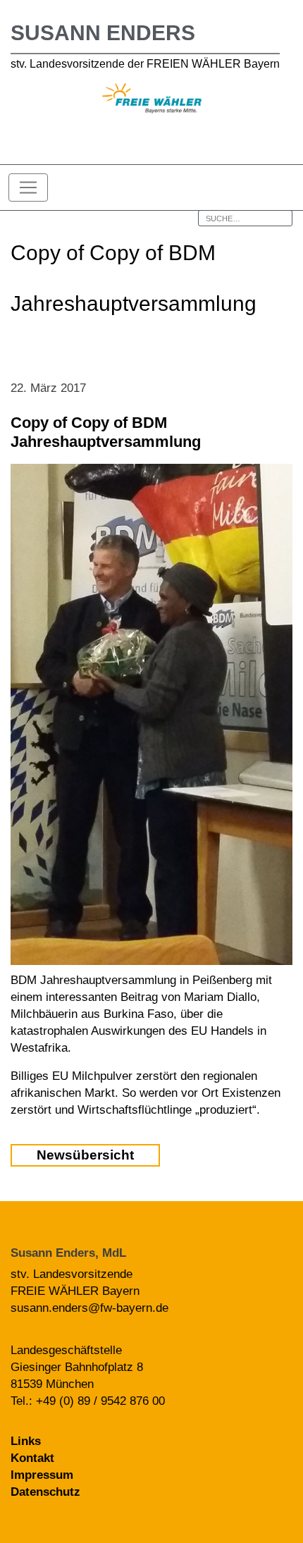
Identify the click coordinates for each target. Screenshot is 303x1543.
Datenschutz (45, 1492)
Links (26, 1441)
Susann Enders (103, 32)
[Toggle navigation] (28, 187)
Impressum (42, 1475)
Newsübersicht (85, 1155)
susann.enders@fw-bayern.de (89, 1308)
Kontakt (32, 1458)
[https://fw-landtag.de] (152, 100)
